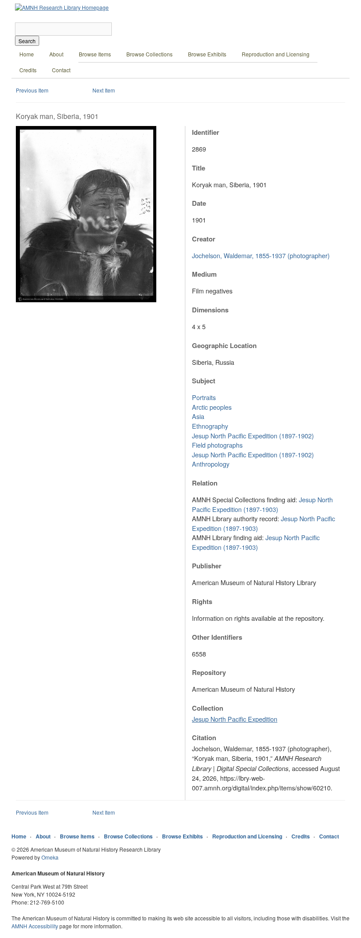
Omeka (50, 857)
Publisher (206, 566)
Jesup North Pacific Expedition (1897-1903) (262, 504)
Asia (198, 416)
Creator (203, 239)
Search (27, 40)
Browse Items (95, 54)
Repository (209, 672)
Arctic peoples (212, 407)
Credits (28, 70)
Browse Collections (149, 54)
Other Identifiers (217, 637)
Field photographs (217, 444)
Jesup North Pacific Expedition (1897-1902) (253, 435)
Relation (204, 483)
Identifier (205, 132)
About (56, 54)
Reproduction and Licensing (275, 54)
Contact (61, 70)
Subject (203, 381)
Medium (204, 274)
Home (26, 54)
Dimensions (210, 310)
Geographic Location (224, 345)
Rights (202, 601)
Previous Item (32, 90)
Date (199, 203)
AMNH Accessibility (34, 926)
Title (198, 168)
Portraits (204, 397)
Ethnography (210, 425)
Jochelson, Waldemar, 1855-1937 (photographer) (261, 255)
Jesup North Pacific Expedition (234, 718)
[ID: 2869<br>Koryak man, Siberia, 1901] (86, 300)
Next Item (103, 90)
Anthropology (210, 463)
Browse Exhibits (207, 54)
